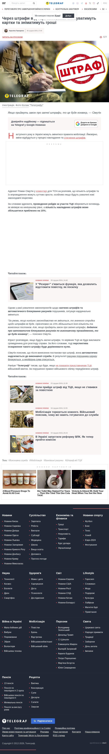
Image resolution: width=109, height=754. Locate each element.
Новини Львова (12, 540)
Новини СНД (64, 593)
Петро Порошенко (67, 658)
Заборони (90, 642)
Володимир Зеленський (64, 628)
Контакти (76, 732)
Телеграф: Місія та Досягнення (33, 735)
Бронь (34, 632)
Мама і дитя (37, 579)
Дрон (6, 593)
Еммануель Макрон (67, 644)
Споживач (90, 584)
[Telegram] (82, 3)
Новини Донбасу (12, 554)
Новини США (64, 584)
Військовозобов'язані (41, 642)
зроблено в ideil (98, 743)
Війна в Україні (12, 621)
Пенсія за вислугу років (13, 708)
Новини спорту (93, 515)
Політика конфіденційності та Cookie (32, 728)
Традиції (89, 637)
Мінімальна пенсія (13, 702)
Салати (34, 702)
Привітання (91, 612)
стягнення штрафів (74, 137)
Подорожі (90, 593)
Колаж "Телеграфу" (32, 105)
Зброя (7, 642)
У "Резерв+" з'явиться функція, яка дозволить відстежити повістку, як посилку (66, 285)
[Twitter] (90, 3)
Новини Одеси (11, 535)
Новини (7, 515)
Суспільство (37, 515)
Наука (6, 573)
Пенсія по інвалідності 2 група (14, 689)
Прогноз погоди (39, 559)
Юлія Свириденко (67, 668)
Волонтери (9, 646)
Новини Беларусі (66, 602)
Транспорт (63, 529)
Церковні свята (92, 627)
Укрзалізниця (64, 548)
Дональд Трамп (65, 635)
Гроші (61, 524)
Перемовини (10, 637)
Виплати (35, 531)
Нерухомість (64, 534)
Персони (61, 621)
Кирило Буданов (66, 653)
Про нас (6, 728)
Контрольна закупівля (67, 9)
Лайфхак (89, 602)
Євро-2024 (90, 540)
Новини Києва (11, 521)
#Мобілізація (35, 460)
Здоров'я (35, 573)
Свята (87, 621)
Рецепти (34, 677)
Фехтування (91, 545)
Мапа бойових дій (13, 627)
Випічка (35, 683)
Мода (87, 588)
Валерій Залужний (67, 649)
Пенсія (6, 677)
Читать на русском (12, 37)
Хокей (88, 535)
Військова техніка (13, 651)
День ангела (91, 646)
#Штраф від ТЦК (73, 460)
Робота (34, 526)
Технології (9, 579)
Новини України (42, 280)
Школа (34, 545)
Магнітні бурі (91, 607)
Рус (105, 3)
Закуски (35, 707)
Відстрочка (36, 637)
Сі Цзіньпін (63, 639)
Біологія (8, 588)
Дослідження (37, 598)
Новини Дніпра (11, 531)
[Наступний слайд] (106, 9)
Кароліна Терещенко (16, 30)
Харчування (37, 584)
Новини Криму (11, 559)
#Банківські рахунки (53, 460)
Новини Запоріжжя (13, 545)
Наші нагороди (60, 732)
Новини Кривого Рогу (14, 549)
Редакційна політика (65, 728)
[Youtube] (86, 3)
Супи (33, 693)
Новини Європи (66, 579)
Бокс (87, 526)
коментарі (41, 191)
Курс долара (64, 543)
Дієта (33, 588)
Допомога (36, 554)
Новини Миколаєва (13, 563)
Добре (68, 16)
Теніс (87, 531)
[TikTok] (98, 3)
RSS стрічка (59, 735)
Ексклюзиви (90, 9)
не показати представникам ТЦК (74, 365)
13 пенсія (8, 683)
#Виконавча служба (18, 460)
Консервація (37, 688)
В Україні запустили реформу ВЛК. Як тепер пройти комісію (64, 438)
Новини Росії (64, 588)
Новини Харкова (12, 526)
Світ (59, 573)
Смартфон (9, 598)
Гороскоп (89, 579)
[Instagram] (94, 3)
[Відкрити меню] (4, 3)
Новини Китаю (65, 598)
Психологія (36, 593)
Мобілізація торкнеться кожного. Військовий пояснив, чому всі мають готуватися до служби (66, 413)
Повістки (35, 627)
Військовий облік (39, 646)
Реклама (44, 732)
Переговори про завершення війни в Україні (27, 9)
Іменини (89, 651)
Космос (7, 584)
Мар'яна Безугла (66, 663)
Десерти (35, 697)
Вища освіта (37, 549)
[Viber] (77, 3)
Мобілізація (37, 621)
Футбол (88, 521)
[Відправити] (33, 3)
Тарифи (62, 538)
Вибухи (7, 632)
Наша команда (92, 732)
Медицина (36, 540)
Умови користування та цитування (19, 732)
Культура (89, 598)
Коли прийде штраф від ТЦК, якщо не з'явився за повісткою (66, 389)
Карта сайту (8, 735)
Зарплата (36, 521)
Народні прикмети (94, 632)
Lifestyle (88, 573)
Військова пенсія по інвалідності (14, 696)
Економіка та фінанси (64, 517)
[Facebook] (73, 3)
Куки (57, 16)
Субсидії (35, 535)
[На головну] (54, 3)
